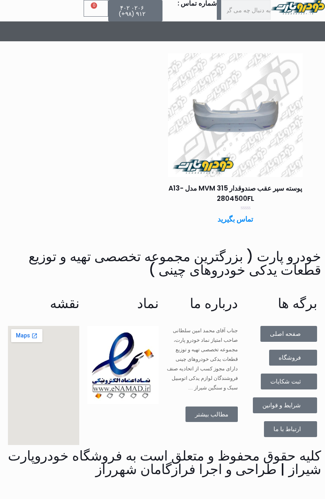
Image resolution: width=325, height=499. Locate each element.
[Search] (219, 10)
